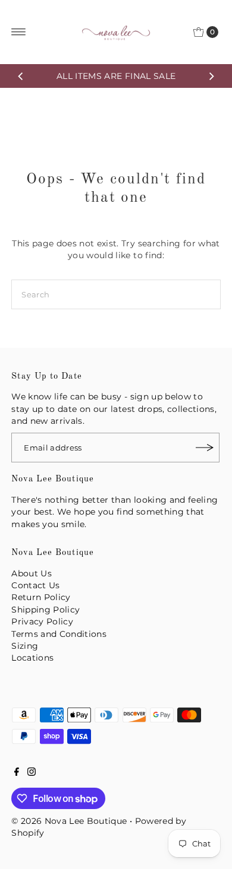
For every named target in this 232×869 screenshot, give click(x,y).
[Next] (211, 76)
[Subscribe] (205, 447)
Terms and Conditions (58, 634)
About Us (31, 573)
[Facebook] (16, 773)
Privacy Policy (42, 621)
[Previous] (21, 76)
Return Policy (40, 597)
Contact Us (35, 585)
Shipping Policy (45, 609)
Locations (32, 657)
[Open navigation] (19, 32)
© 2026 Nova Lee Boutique (69, 821)
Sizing (24, 646)
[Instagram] (31, 773)
